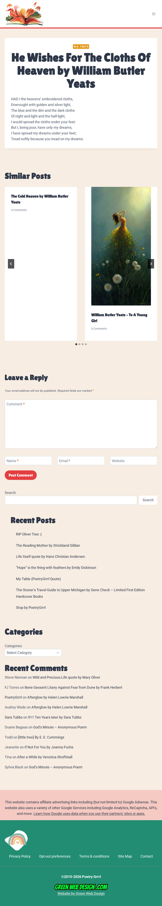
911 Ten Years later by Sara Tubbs (54, 717)
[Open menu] (153, 14)
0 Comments (19, 210)
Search (10, 493)
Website (118, 461)
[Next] (151, 264)
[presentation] (121, 246)
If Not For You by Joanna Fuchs (48, 747)
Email (64, 461)
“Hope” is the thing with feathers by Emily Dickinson (56, 568)
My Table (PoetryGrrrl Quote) (38, 579)
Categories (13, 646)
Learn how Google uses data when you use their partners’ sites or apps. (89, 813)
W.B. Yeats (81, 46)
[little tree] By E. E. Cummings (41, 737)
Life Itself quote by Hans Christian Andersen (50, 556)
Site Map (125, 856)
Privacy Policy (20, 856)
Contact (146, 856)
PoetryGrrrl (13, 697)
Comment (16, 404)
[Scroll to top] (157, 851)
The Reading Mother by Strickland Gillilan (48, 545)
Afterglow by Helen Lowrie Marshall (55, 697)
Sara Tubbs (14, 717)
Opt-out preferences (55, 856)
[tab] (76, 344)
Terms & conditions (94, 856)
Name (13, 461)
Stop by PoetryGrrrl (31, 607)
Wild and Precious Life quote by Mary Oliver (66, 677)
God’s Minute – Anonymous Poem (60, 727)
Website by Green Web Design (81, 893)
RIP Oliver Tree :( (29, 534)
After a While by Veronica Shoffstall (44, 757)
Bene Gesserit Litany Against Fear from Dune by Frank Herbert (73, 687)
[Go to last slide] (11, 264)
